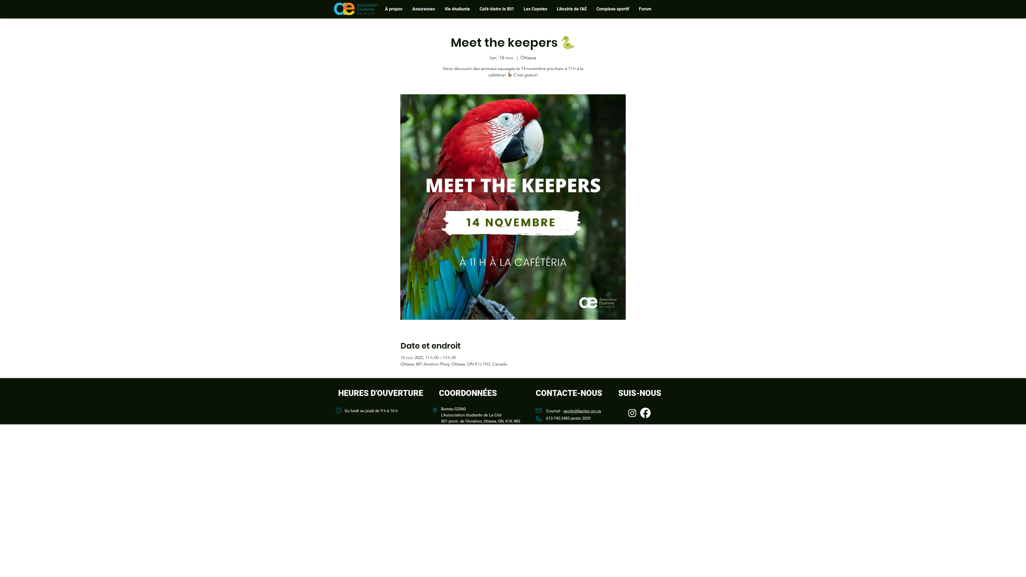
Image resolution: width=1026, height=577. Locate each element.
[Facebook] (645, 413)
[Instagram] (632, 413)
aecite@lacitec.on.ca (582, 411)
